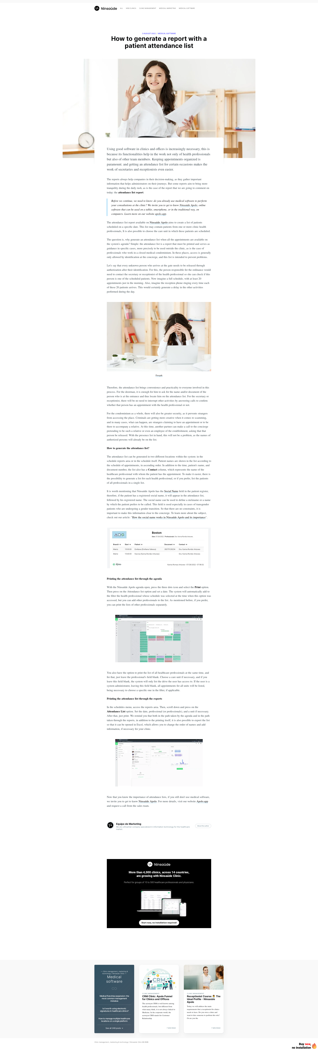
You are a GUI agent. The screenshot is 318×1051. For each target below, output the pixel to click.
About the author (203, 826)
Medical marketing (167, 8)
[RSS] (222, 6)
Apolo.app (202, 801)
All (121, 8)
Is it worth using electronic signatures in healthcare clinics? (114, 1009)
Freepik (159, 375)
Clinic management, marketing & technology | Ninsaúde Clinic (118, 1042)
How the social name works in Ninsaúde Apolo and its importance (169, 517)
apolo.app (160, 214)
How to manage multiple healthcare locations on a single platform (114, 1019)
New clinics (131, 8)
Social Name (171, 491)
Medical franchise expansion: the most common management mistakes (114, 998)
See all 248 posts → (114, 1028)
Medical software (187, 8)
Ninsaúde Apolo (188, 205)
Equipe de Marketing (128, 823)
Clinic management (147, 8)
